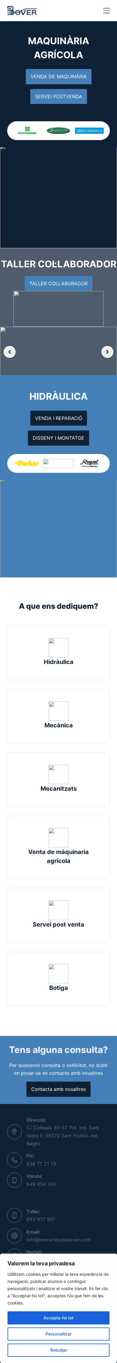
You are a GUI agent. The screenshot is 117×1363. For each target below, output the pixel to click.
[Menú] (106, 10)
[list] (58, 130)
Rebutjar (58, 1350)
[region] (58, 1308)
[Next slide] (107, 352)
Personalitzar (58, 1333)
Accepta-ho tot (59, 1317)
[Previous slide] (10, 352)
